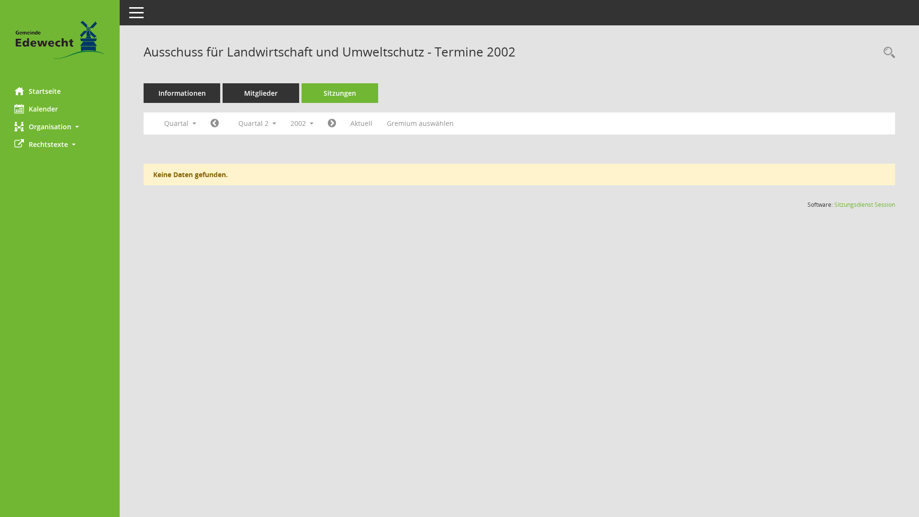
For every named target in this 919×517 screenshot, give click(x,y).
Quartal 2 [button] (254, 123)
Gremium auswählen (420, 123)
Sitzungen (340, 93)
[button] (60, 126)
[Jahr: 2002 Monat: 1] (214, 123)
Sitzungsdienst (864, 205)
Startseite (45, 91)
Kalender (43, 108)
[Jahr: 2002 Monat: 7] (332, 123)
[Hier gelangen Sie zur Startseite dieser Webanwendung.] (60, 40)
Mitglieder (261, 93)
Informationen (182, 93)
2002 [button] (299, 123)
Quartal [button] (177, 123)
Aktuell (361, 123)
